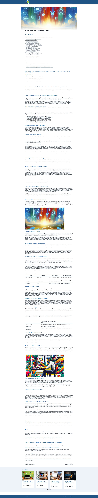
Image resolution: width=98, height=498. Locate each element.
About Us (34, 2)
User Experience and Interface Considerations (32, 42)
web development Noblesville (29, 460)
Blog (42, 2)
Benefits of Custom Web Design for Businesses (32, 52)
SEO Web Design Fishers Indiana (30, 464)
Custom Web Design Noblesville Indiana (31, 88)
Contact (45, 2)
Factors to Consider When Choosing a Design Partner (33, 44)
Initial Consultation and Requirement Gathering (32, 56)
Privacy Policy (70, 496)
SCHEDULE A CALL (69, 2)
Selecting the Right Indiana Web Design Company (32, 43)
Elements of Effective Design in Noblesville (31, 46)
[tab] (47, 489)
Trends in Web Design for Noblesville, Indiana (31, 49)
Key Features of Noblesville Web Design (31, 40)
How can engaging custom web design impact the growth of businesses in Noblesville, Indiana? (39, 67)
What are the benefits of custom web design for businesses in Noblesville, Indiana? (38, 66)
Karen (24, 485)
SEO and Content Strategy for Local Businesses (33, 48)
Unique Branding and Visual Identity (31, 47)
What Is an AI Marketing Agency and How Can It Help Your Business (28, 482)
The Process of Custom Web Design (30, 55)
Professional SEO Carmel (69, 464)
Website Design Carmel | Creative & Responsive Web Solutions (42, 482)
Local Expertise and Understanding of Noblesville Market (34, 45)
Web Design (26, 28)
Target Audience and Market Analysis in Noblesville (33, 39)
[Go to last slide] (23, 480)
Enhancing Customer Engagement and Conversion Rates (34, 53)
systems (53, 486)
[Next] (75, 480)
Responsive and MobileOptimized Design (32, 41)
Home (31, 2)
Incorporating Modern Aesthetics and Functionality (33, 50)
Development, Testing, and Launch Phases (32, 57)
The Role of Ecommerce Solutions (31, 51)
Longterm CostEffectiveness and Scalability (32, 54)
